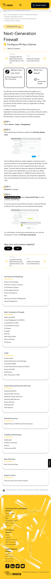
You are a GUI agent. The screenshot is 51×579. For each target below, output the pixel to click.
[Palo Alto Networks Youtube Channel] (23, 568)
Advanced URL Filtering (11, 394)
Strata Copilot (41, 5)
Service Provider (9, 339)
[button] (49, 463)
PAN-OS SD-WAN (10, 336)
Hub (5, 295)
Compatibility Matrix (11, 520)
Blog (6, 518)
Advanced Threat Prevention (13, 396)
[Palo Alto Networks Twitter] (18, 568)
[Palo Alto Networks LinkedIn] (12, 568)
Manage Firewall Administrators (14, 16)
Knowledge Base (10, 544)
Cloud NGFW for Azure (11, 325)
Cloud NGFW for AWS (11, 323)
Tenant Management (11, 301)
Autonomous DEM (10, 448)
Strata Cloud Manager (11, 282)
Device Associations (10, 293)
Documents (9, 561)
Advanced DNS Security (11, 399)
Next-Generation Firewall (15, 14)
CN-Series (7, 328)
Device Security (9, 402)
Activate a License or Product (13, 285)
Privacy (7, 554)
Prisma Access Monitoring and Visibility (17, 366)
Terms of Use (9, 559)
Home (5, 14)
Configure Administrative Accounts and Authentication (21, 18)
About (7, 535)
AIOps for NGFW (9, 317)
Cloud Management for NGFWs (14, 320)
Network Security (11, 490)
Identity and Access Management (15, 298)
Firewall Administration (31, 14)
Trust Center (9, 556)
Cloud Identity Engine (11, 287)
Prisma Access (8, 358)
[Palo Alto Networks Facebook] (7, 568)
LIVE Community (10, 542)
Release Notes (10, 513)
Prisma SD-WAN (9, 369)
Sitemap (8, 525)
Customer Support (11, 540)
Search (7, 516)
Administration (43, 490)
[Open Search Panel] (20, 5)
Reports (6, 445)
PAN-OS (6, 334)
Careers (7, 537)
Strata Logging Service (11, 290)
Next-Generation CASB (11, 375)
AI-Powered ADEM (10, 364)
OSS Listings (9, 523)
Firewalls (7, 331)
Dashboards (8, 440)
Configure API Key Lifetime (12, 20)
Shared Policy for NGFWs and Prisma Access (18, 424)
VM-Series (7, 342)
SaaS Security (8, 407)
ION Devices (8, 372)
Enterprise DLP (9, 405)
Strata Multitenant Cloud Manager (15, 361)
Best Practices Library (11, 464)
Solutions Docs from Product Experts (16, 480)
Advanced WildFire (10, 391)
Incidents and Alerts (10, 442)
